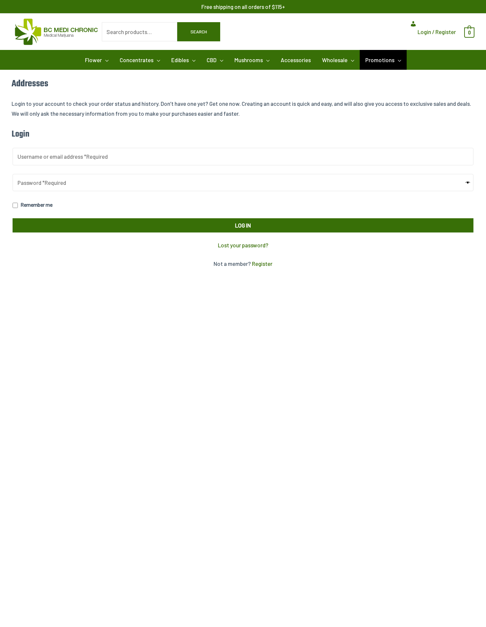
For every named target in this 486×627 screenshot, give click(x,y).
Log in (243, 225)
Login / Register (436, 31)
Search (198, 31)
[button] (96, 60)
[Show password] (468, 182)
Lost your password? (243, 245)
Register (262, 263)
